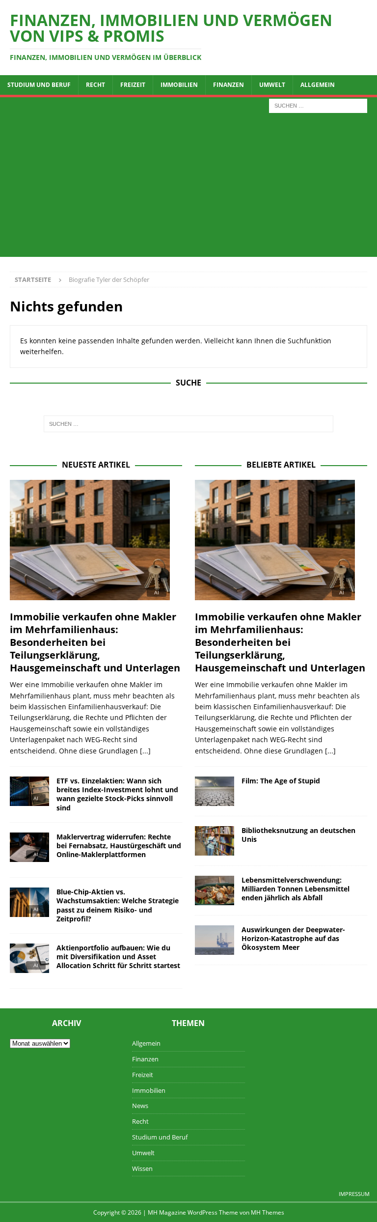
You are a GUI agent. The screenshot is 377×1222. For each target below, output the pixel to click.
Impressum (354, 1193)
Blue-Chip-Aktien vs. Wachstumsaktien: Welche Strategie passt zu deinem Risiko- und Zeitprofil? (117, 905)
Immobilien (179, 85)
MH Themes (267, 1212)
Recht (95, 85)
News (140, 1105)
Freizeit (132, 85)
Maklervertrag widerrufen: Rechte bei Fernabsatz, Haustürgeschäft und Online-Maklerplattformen (118, 845)
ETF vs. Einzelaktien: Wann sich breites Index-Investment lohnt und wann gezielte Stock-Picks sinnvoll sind (117, 794)
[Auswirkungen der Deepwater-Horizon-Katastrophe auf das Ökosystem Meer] (214, 940)
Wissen (142, 1168)
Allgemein (317, 85)
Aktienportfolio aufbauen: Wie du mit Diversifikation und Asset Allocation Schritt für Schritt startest (118, 956)
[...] (145, 750)
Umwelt (272, 85)
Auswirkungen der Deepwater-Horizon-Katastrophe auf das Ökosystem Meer (293, 938)
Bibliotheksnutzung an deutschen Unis (298, 835)
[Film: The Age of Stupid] (214, 791)
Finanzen (228, 85)
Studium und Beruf (39, 85)
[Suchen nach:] (318, 105)
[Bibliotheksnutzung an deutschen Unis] (214, 841)
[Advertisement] (188, 188)
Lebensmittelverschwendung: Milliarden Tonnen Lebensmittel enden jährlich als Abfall (296, 888)
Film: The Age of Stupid (281, 780)
